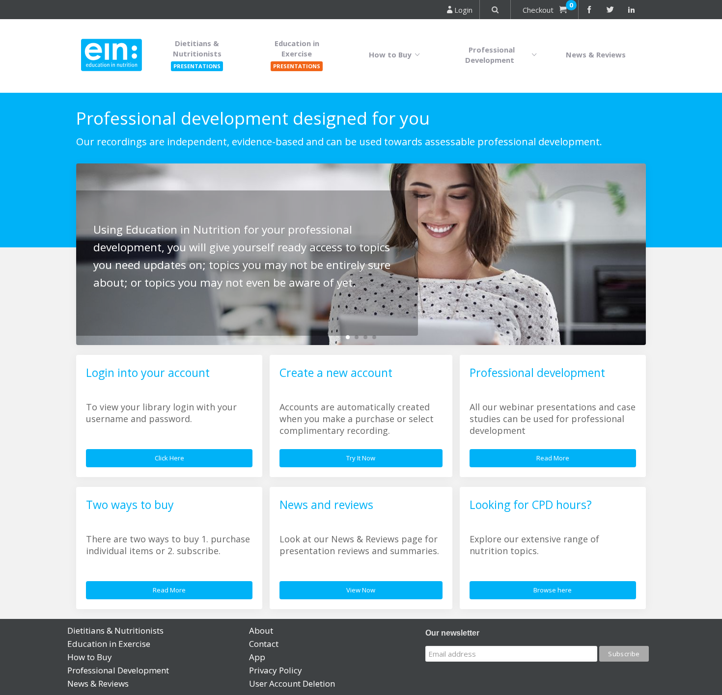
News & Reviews (596, 54)
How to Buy (392, 54)
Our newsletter (452, 633)
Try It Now (360, 458)
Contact (263, 643)
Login (462, 10)
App (257, 657)
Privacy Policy (275, 670)
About (261, 630)
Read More (552, 458)
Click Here (169, 458)
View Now (360, 590)
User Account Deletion (292, 683)
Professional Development (491, 55)
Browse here (552, 590)
